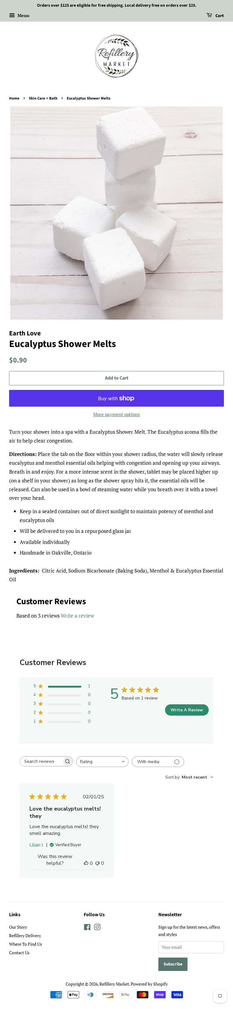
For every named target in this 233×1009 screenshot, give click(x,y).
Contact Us (19, 952)
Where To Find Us (25, 944)
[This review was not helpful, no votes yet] (97, 863)
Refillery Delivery (25, 935)
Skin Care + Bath (43, 98)
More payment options (116, 414)
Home (14, 98)
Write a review (77, 615)
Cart (219, 16)
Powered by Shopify (149, 984)
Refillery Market (114, 984)
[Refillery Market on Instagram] (97, 928)
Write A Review (187, 710)
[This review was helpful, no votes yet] (86, 863)
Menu (22, 15)
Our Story (18, 927)
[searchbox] (41, 761)
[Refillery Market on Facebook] (87, 928)
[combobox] (102, 761)
